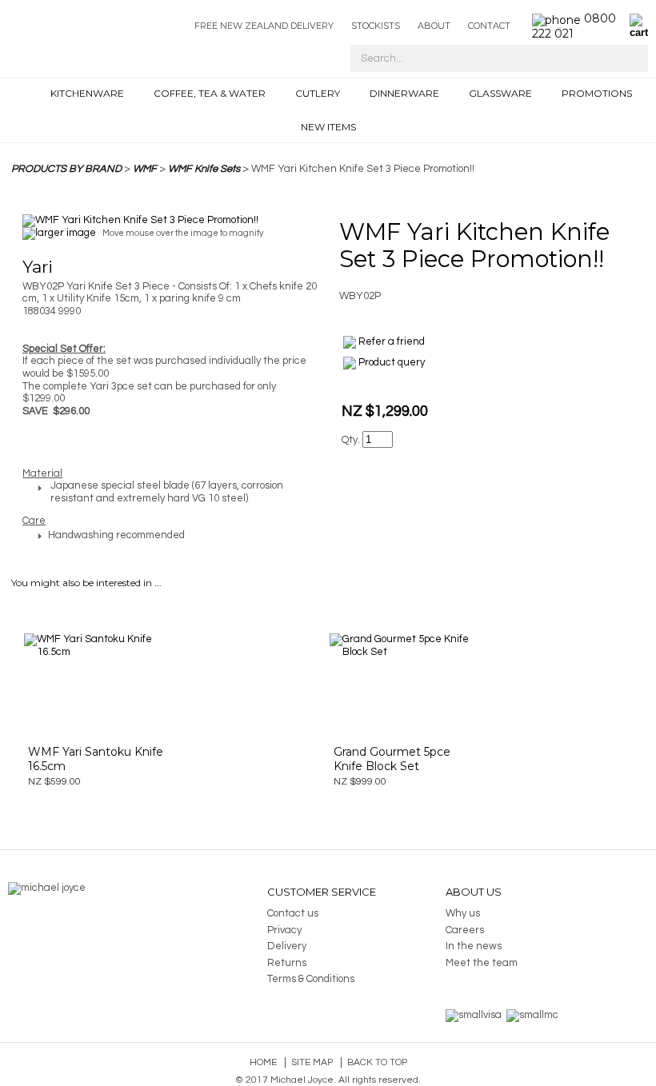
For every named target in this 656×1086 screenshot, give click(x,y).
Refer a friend (391, 341)
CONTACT (489, 25)
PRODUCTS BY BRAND (66, 168)
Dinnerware (404, 93)
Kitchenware (87, 93)
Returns (286, 962)
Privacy (284, 930)
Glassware (500, 93)
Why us (463, 913)
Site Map (312, 1062)
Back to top (377, 1062)
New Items (328, 127)
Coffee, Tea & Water (210, 93)
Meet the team (482, 962)
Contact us (292, 913)
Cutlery (317, 93)
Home (263, 1062)
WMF (145, 168)
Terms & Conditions (310, 978)
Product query (391, 362)
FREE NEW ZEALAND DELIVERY (264, 25)
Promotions (597, 93)
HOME (30, 97)
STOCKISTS (375, 25)
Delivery (286, 946)
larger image (65, 232)
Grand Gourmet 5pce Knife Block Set (392, 759)
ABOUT (434, 25)
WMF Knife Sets (204, 168)
